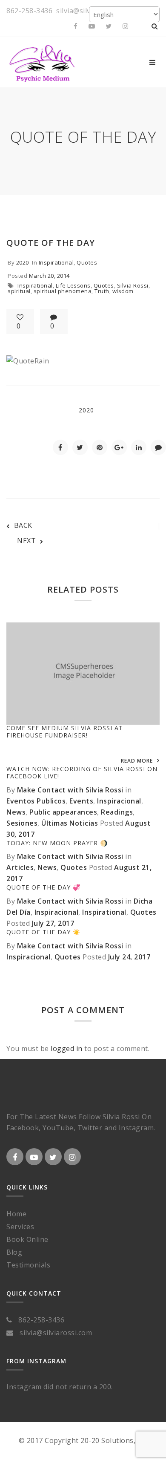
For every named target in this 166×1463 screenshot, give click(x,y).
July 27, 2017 (53, 923)
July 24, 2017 (129, 957)
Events (81, 801)
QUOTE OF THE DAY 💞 (43, 887)
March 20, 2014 (49, 275)
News (16, 812)
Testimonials (28, 1265)
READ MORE (137, 760)
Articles (20, 867)
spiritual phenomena (63, 291)
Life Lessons (73, 285)
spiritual (19, 291)
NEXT (26, 540)
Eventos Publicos (36, 801)
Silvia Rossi (133, 285)
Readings (117, 812)
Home (16, 1213)
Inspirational (56, 262)
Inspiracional (119, 801)
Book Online (27, 1239)
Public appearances (63, 812)
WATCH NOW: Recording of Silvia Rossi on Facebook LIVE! (81, 772)
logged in (67, 1048)
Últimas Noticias (69, 823)
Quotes (87, 262)
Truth (101, 291)
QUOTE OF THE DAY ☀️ (43, 932)
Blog (14, 1252)
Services (20, 1226)
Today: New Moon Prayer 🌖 (57, 843)
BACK (23, 525)
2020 (22, 262)
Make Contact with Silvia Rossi (70, 790)
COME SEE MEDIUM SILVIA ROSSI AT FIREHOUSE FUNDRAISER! (64, 731)
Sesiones (21, 823)
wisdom (123, 291)
